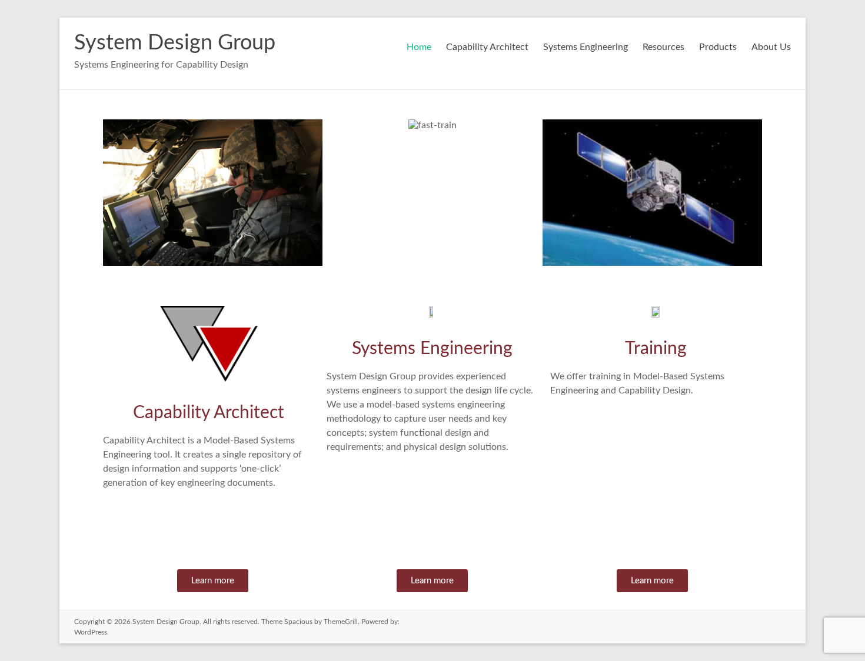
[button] (114, 198)
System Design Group (174, 43)
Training (656, 349)
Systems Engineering (585, 47)
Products (718, 47)
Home (419, 47)
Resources (663, 47)
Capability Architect (487, 47)
